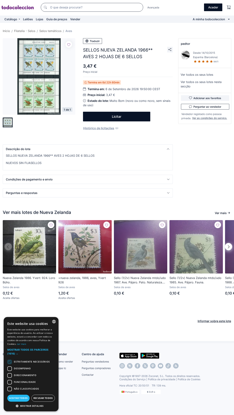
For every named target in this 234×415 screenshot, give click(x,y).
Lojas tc (61, 368)
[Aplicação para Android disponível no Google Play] (149, 355)
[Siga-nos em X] (145, 366)
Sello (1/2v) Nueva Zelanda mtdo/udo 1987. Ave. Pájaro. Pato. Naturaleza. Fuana (140, 280)
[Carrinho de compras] (229, 7)
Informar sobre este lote (214, 321)
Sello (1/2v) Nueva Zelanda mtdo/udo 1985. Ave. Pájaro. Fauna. (195, 280)
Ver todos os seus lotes (197, 74)
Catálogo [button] (11, 19)
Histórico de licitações (98, 128)
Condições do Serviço (132, 379)
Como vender (65, 361)
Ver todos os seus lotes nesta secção (201, 84)
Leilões (28, 19)
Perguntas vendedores (95, 361)
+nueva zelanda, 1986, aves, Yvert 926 (82, 280)
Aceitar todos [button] (18, 398)
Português (130, 392)
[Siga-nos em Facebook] (137, 366)
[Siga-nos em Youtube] (160, 366)
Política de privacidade (161, 379)
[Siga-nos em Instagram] (122, 366)
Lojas (39, 19)
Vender (75, 19)
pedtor (185, 44)
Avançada (153, 7)
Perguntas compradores (96, 368)
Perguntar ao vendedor (207, 106)
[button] (88, 149)
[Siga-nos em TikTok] (168, 366)
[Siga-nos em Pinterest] (153, 366)
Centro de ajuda (93, 354)
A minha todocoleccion (209, 19)
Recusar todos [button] (43, 398)
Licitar (116, 116)
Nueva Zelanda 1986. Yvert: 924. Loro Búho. (29, 280)
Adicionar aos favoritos (207, 98)
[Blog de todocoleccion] (176, 366)
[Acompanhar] (68, 44)
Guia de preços (56, 19)
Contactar (88, 374)
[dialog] (31, 364)
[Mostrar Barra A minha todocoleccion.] (229, 19)
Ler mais (21, 344)
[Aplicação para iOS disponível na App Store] (128, 355)
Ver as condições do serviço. (209, 118)
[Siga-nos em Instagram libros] (130, 366)
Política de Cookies (189, 379)
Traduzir (95, 41)
